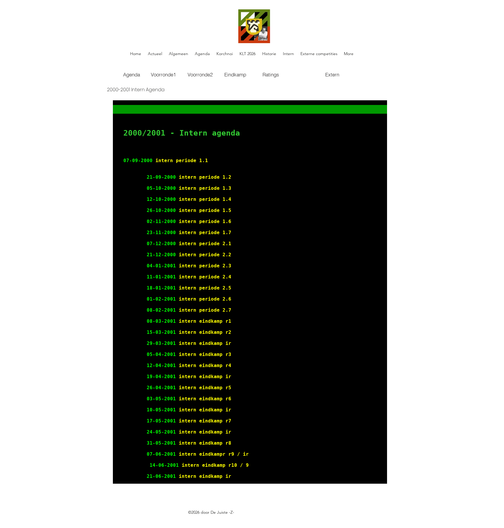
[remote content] (250, 292)
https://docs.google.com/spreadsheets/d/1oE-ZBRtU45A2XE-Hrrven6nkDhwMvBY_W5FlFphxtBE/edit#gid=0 (225, 519)
